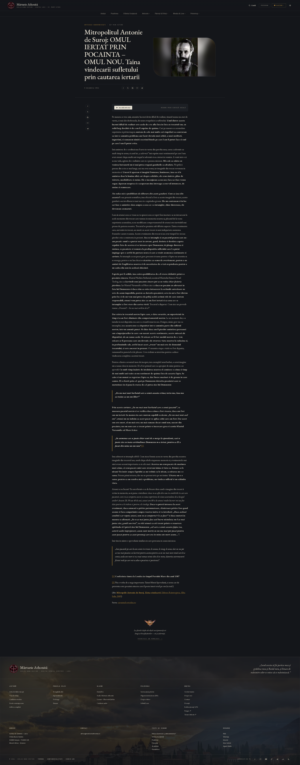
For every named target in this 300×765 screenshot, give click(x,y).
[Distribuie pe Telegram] (142, 88)
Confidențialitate (54, 759)
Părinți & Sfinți (161, 14)
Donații (187, 703)
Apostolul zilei (58, 695)
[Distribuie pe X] (128, 88)
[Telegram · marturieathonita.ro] (277, 759)
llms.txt (225, 740)
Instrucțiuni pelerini (147, 692)
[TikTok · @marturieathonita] (272, 759)
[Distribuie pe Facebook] (123, 88)
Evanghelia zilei (58, 692)
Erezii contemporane (16, 703)
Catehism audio (102, 703)
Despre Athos (145, 699)
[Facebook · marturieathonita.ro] (255, 759)
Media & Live (179, 14)
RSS (224, 734)
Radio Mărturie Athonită (105, 695)
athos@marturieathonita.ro (90, 734)
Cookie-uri (70, 759)
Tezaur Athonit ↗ (190, 714)
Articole (146, 14)
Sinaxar (55, 703)
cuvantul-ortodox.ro (127, 602)
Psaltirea (114, 14)
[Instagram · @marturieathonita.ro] (260, 759)
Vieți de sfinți (13, 695)
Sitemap (226, 737)
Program (264, 5)
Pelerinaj (195, 14)
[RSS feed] (288, 759)
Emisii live (100, 692)
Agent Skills (227, 746)
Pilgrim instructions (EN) (149, 695)
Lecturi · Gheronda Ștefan (106, 699)
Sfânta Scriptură (130, 14)
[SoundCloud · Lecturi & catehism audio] (283, 759)
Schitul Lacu (145, 703)
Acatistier (155, 746)
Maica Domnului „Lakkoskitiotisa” (164, 734)
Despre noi (188, 695)
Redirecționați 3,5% (191, 707)
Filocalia (155, 743)
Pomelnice (155, 749)
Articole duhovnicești (95, 25)
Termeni (41, 759)
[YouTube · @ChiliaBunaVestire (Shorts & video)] (266, 759)
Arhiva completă (15, 707)
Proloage (56, 699)
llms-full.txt (227, 743)
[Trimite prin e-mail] (137, 88)
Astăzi (103, 14)
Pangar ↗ (187, 711)
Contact (187, 699)
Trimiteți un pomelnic (150, 639)
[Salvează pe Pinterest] (132, 88)
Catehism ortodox (15, 699)
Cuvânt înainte (189, 692)
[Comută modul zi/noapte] (290, 5)
